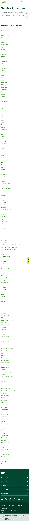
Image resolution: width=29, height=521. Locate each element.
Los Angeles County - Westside (8, 249)
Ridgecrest (3, 355)
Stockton (3, 426)
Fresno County (4, 164)
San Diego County (5, 381)
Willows (3, 456)
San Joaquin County (6, 388)
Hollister (3, 195)
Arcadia (3, 49)
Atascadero (4, 54)
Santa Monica (4, 409)
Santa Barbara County (6, 404)
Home (3, 6)
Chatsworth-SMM (5, 101)
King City (3, 204)
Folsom (3, 153)
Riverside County (5, 360)
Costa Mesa (4, 129)
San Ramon (4, 400)
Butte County (4, 82)
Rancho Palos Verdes (6, 346)
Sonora (3, 423)
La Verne (3, 214)
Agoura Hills (4, 30)
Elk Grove (3, 143)
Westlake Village (5, 454)
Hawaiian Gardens (5, 188)
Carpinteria (4, 94)
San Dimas (3, 383)
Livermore (3, 233)
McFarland (3, 261)
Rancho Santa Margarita (7, 348)
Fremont (3, 160)
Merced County (5, 268)
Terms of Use (19, 505)
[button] (26, 1)
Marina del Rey (4, 259)
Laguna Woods (4, 219)
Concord (3, 120)
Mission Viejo (4, 270)
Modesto (3, 273)
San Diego (3, 379)
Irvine (2, 200)
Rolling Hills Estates (6, 362)
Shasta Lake (4, 416)
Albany (3, 37)
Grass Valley (4, 174)
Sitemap (3, 505)
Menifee (3, 263)
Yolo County (4, 463)
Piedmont (3, 332)
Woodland (3, 461)
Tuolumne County (5, 437)
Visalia (2, 447)
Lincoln (3, 228)
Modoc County (4, 275)
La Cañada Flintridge (6, 209)
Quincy (3, 339)
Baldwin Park (4, 61)
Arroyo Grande (5, 51)
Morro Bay (3, 287)
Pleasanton (4, 334)
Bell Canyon (4, 68)
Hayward (3, 190)
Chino (2, 108)
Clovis (2, 115)
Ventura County (5, 442)
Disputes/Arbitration (20, 507)
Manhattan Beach (5, 256)
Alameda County (5, 35)
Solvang (3, 421)
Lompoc (3, 237)
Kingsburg (3, 207)
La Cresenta (4, 211)
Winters (3, 459)
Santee (2, 412)
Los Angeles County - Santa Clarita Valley (11, 244)
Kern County (4, 202)
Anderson (3, 40)
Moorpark (3, 280)
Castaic (3, 99)
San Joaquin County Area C (8, 390)
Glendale (3, 169)
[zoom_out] (27, 16)
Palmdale (3, 322)
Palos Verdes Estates (6, 324)
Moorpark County (5, 282)
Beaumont (3, 66)
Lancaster (3, 223)
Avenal (2, 59)
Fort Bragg (3, 155)
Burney (3, 80)
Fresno (2, 162)
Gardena (3, 167)
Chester (3, 103)
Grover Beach (4, 179)
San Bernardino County (7, 376)
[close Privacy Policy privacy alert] (23, 515)
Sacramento (4, 369)
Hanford (3, 186)
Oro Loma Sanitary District (7, 320)
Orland (2, 317)
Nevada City (4, 296)
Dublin (2, 136)
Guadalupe (3, 181)
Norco (2, 306)
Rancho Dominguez (6, 343)
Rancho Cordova (5, 341)
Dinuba (3, 134)
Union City (3, 440)
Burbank (3, 77)
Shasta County (4, 414)
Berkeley (3, 73)
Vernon (3, 444)
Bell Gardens (4, 70)
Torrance (3, 433)
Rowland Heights (5, 367)
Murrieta (3, 292)
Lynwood (3, 251)
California (14, 6)
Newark (3, 301)
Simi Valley (3, 419)
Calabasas (3, 84)
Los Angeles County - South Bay (9, 247)
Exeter (2, 148)
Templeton (3, 430)
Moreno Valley (4, 284)
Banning (3, 63)
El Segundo (4, 141)
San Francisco (4, 386)
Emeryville (3, 146)
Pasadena (3, 327)
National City (4, 294)
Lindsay (3, 230)
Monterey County (5, 277)
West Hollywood (5, 449)
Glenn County (4, 171)
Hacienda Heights (5, 183)
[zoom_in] (27, 13)
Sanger (3, 402)
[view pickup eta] (21, 2)
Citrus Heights (4, 113)
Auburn (3, 56)
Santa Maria (4, 407)
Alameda (3, 33)
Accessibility (4, 508)
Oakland (3, 308)
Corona (3, 127)
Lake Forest (4, 221)
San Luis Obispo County (7, 397)
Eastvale (3, 139)
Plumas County (5, 336)
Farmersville (4, 150)
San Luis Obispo (5, 395)
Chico (2, 106)
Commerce (4, 117)
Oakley (3, 310)
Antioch (3, 47)
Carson (3, 96)
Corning (3, 124)
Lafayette (3, 216)
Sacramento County (6, 372)
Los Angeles (4, 242)
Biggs (2, 75)
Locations (8, 6)
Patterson (3, 329)
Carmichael (4, 91)
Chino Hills (3, 110)
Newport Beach (5, 303)
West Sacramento (5, 452)
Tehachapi (3, 428)
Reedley (3, 353)
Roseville (3, 364)
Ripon (2, 357)
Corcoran (3, 122)
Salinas (3, 374)
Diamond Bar (4, 131)
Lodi (2, 235)
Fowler (2, 157)
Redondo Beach (5, 350)
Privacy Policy (8, 519)
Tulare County (4, 435)
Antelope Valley (5, 44)
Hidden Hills (4, 193)
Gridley (3, 176)
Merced (3, 266)
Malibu (2, 254)
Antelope (3, 42)
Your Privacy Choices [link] (9, 512)
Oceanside (3, 313)
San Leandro (4, 393)
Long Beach (4, 240)
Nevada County (5, 299)
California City (4, 87)
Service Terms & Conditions (8, 507)
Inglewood (3, 197)
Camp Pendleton (5, 89)
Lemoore (3, 226)
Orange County (5, 315)
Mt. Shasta (3, 289)
